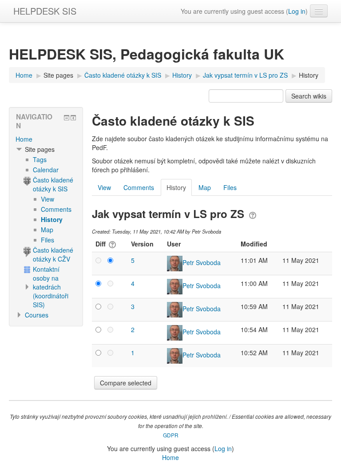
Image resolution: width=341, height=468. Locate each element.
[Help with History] (252, 213)
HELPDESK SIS (44, 10)
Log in (296, 11)
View (104, 187)
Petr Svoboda (201, 262)
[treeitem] (46, 139)
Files (230, 187)
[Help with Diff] (111, 243)
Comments (138, 187)
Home (24, 139)
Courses (36, 314)
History (308, 75)
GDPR (170, 435)
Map (204, 187)
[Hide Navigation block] (66, 117)
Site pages (58, 75)
